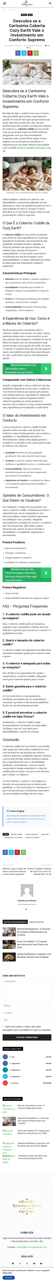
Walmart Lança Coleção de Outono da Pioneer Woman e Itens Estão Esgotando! (14, 871)
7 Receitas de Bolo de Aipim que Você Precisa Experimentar (32, 1157)
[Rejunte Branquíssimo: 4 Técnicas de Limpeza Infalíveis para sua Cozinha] (9, 931)
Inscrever (47, 1083)
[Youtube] (41, 1263)
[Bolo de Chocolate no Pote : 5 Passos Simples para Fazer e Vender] (9, 1109)
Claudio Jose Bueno (14, 46)
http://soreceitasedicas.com (27, 904)
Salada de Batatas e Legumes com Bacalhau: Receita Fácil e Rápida (34, 1144)
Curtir (48, 1057)
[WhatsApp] (36, 53)
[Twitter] (24, 53)
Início (5, 10)
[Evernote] (12, 1263)
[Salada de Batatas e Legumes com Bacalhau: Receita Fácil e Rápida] (9, 957)
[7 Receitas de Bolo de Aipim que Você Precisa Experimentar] (9, 1159)
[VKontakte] (34, 1263)
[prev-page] (4, 966)
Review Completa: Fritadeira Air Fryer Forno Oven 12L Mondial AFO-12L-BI (39, 871)
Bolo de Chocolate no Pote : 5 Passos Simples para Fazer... (31, 1106)
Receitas (12, 10)
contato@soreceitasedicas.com (31, 1247)
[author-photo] (27, 896)
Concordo (8, 1278)
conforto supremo (31, 834)
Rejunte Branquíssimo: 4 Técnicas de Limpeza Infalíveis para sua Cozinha (33, 932)
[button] (4, 3)
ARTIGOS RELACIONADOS (15, 922)
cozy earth (45, 834)
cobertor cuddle (16, 834)
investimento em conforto (13, 837)
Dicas (30, 15)
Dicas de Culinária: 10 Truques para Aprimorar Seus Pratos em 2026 (32, 944)
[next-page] (8, 966)
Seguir (48, 1063)
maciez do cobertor (32, 837)
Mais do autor (36, 922)
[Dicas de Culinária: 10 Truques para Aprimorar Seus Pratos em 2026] (9, 944)
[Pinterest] (30, 53)
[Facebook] (18, 53)
